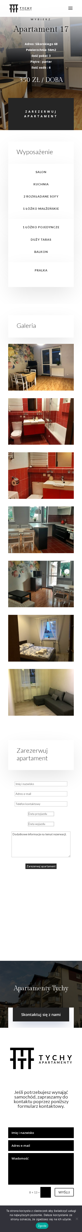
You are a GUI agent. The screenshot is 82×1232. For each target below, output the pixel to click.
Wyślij (64, 1192)
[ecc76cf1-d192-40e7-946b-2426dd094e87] (41, 443)
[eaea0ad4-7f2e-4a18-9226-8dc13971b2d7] (41, 497)
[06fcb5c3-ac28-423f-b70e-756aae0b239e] (41, 389)
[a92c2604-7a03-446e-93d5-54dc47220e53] (41, 552)
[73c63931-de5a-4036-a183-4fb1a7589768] (41, 606)
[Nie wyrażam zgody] (77, 1219)
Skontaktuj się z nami (41, 1014)
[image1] (41, 714)
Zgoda (42, 1225)
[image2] (41, 660)
